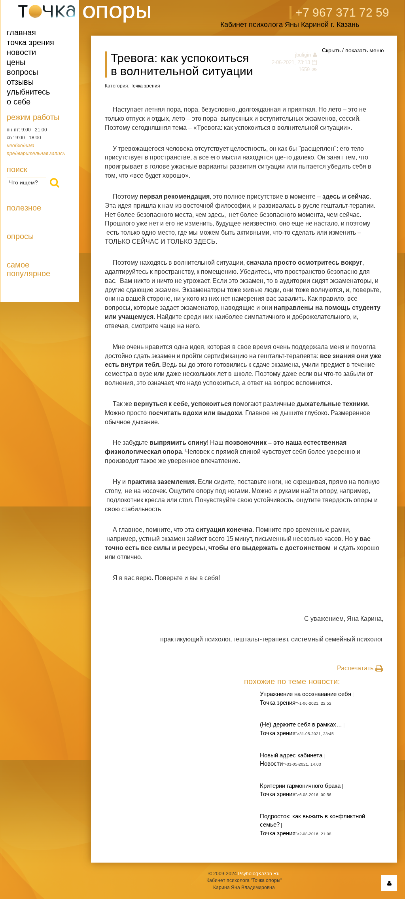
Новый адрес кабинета (291, 755)
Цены (16, 62)
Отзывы (20, 82)
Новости (21, 52)
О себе (18, 101)
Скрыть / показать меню (353, 50)
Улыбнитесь (28, 91)
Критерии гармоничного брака (300, 785)
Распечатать (355, 668)
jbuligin (303, 55)
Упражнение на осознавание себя (305, 693)
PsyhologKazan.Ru (259, 873)
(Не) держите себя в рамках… (301, 724)
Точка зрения (30, 42)
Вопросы (22, 72)
